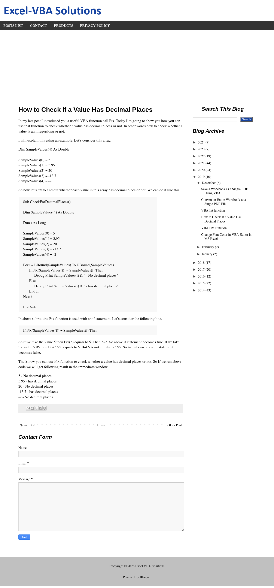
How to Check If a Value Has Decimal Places (221, 219)
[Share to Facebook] (40, 408)
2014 (202, 290)
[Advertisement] (137, 66)
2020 (202, 169)
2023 (202, 149)
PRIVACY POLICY (95, 25)
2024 (202, 142)
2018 (202, 262)
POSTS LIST (13, 25)
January (207, 254)
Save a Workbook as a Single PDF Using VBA (224, 191)
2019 (202, 176)
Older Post (174, 425)
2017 (202, 269)
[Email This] (28, 408)
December (209, 182)
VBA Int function (213, 210)
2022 (202, 156)
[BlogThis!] (32, 408)
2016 (202, 276)
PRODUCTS (63, 25)
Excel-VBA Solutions (52, 11)
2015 (202, 283)
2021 (202, 163)
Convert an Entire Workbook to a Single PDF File (223, 201)
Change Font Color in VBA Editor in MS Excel (226, 236)
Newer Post (27, 425)
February (208, 247)
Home (101, 425)
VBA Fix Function (214, 227)
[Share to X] (36, 408)
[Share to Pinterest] (44, 408)
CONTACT (38, 25)
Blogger (145, 577)
